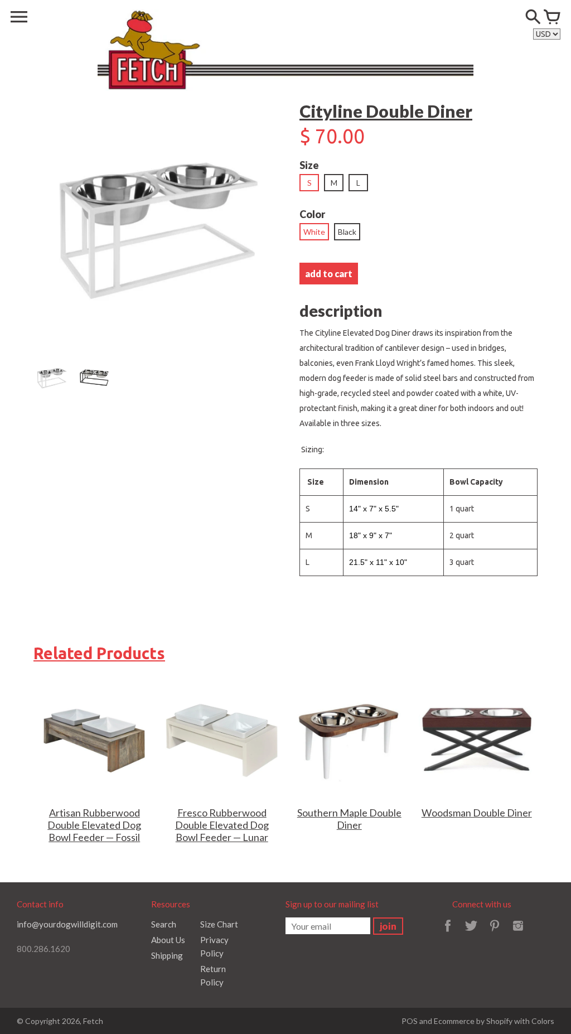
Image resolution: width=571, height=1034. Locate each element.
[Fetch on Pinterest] (494, 933)
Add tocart (328, 273)
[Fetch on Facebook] (447, 933)
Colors (542, 1021)
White (314, 231)
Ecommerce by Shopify (473, 1021)
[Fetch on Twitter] (471, 933)
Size (309, 165)
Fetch (93, 1021)
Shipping (167, 955)
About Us (168, 940)
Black (347, 231)
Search (163, 924)
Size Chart (219, 924)
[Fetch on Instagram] (518, 933)
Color (312, 214)
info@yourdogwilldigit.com (67, 924)
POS (409, 1021)
